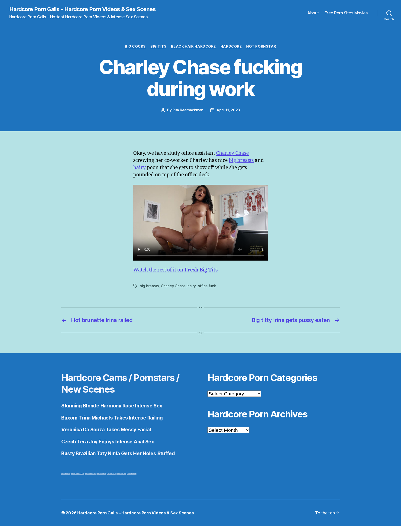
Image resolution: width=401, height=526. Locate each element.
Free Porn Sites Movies (346, 12)
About (313, 12)
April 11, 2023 (228, 110)
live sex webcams (131, 473)
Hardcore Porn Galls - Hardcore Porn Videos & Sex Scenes (82, 9)
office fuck (207, 286)
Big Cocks (135, 46)
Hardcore (231, 46)
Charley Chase (232, 153)
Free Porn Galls (111, 473)
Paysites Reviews (101, 473)
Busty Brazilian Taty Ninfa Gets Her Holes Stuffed (118, 453)
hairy (139, 168)
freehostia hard (65, 473)
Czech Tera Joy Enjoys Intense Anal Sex (107, 442)
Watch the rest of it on (175, 270)
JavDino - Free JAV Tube (77, 473)
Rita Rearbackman (187, 110)
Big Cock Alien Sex (90, 473)
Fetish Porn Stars (121, 473)
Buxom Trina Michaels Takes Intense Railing (112, 418)
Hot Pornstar (261, 46)
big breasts (241, 160)
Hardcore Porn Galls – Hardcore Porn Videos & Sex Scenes (135, 512)
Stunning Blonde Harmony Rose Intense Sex (111, 406)
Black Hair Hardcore (193, 46)
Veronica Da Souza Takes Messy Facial (106, 429)
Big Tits (158, 46)
